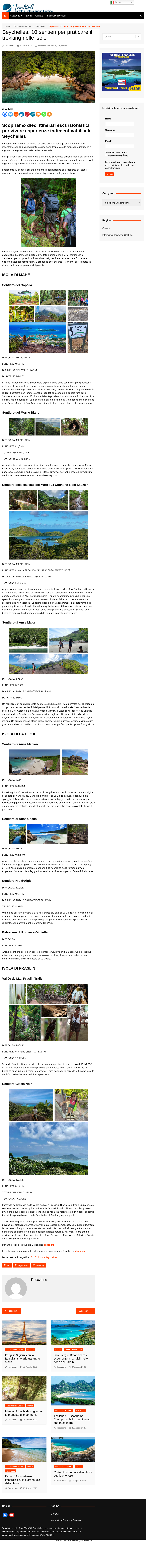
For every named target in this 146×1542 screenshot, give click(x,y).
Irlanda (30, 1406)
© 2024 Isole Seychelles (44, 1257)
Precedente (13, 1311)
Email (108, 141)
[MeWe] (32, 114)
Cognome (110, 130)
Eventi (29, 16)
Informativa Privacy (56, 16)
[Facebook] (4, 114)
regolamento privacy (118, 155)
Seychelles (62, 46)
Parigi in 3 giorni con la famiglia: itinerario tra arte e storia (22, 1359)
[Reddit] (16, 114)
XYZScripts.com (87, 1541)
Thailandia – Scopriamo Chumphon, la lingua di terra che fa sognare (72, 1419)
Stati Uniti (11, 1471)
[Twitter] (10, 114)
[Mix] (38, 114)
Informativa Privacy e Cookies (117, 235)
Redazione (10, 46)
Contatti (39, 16)
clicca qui (49, 1244)
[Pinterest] (27, 114)
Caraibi (58, 1349)
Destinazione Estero (47, 46)
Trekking (40, 1265)
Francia (30, 1349)
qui (118, 168)
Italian (117, 2)
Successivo (84, 1311)
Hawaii (30, 1466)
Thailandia (80, 1410)
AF (8, 1265)
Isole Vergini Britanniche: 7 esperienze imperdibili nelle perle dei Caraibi (71, 1359)
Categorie (15, 16)
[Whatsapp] (43, 114)
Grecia (78, 1466)
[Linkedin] (21, 114)
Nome (108, 118)
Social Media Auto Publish (62, 1541)
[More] (49, 114)
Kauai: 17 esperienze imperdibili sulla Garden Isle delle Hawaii (22, 1480)
